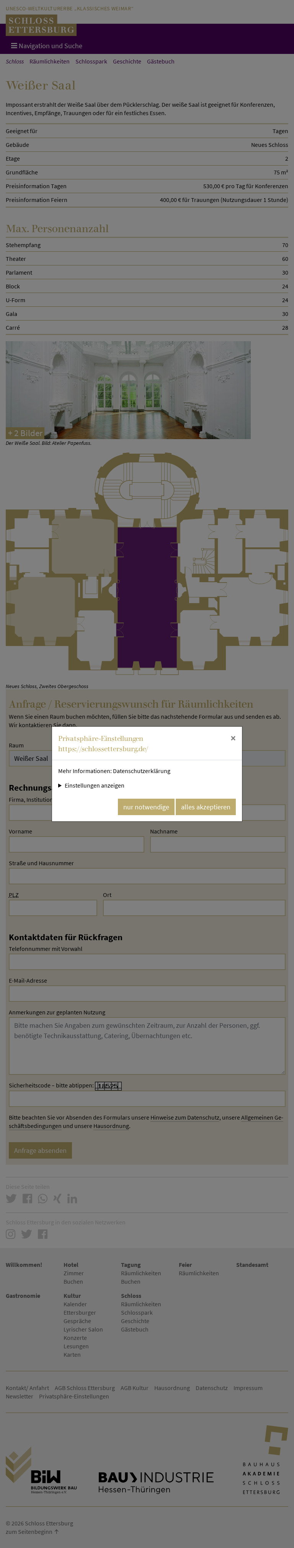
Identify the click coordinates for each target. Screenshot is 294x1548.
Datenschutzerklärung (141, 771)
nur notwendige (146, 806)
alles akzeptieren (205, 806)
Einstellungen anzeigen (94, 785)
